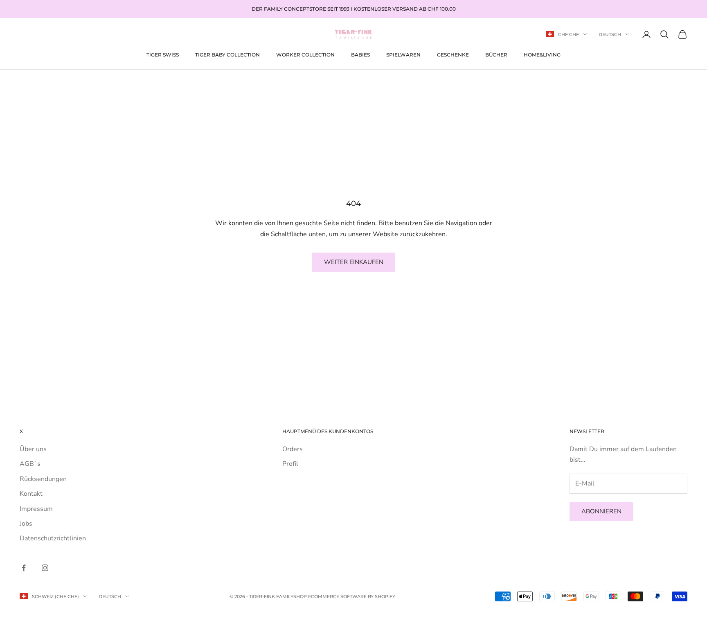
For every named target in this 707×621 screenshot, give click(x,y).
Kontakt (31, 493)
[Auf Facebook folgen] (24, 568)
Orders (292, 449)
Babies (360, 54)
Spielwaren (403, 54)
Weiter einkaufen (353, 262)
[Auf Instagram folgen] (45, 568)
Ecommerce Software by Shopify (351, 596)
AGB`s (30, 463)
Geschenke (453, 54)
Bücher (496, 54)
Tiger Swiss (162, 54)
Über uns (33, 449)
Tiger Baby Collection (227, 54)
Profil (290, 463)
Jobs (26, 523)
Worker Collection (305, 54)
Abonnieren (601, 511)
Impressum (36, 508)
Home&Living (542, 54)
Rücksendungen (43, 478)
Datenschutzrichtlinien (53, 538)
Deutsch (610, 34)
